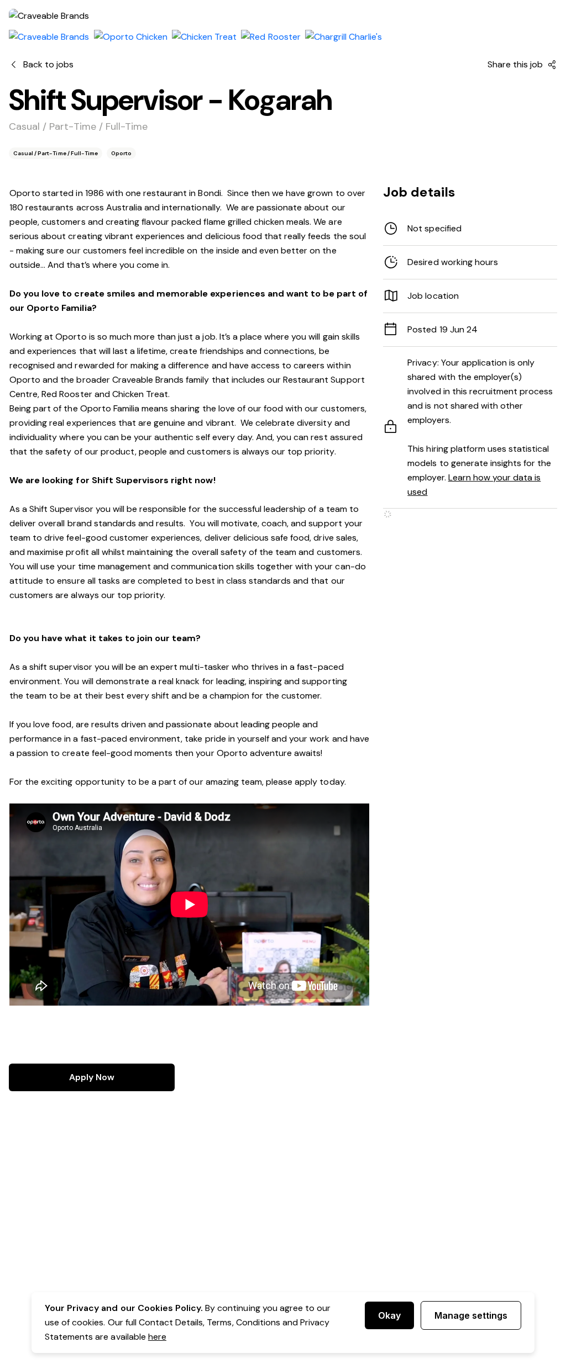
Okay (389, 1315)
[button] (470, 262)
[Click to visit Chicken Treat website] (204, 37)
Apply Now (91, 1077)
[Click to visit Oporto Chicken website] (130, 37)
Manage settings (470, 1315)
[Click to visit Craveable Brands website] (49, 37)
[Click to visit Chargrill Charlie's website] (343, 37)
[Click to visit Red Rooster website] (270, 37)
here (157, 1336)
